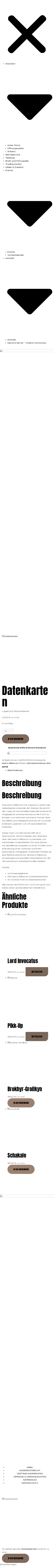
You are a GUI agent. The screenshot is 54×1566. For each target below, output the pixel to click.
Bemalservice (13, 155)
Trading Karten (14, 164)
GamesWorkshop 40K (39, 763)
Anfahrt (11, 151)
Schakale (16, 1155)
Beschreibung (14, 770)
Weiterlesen (36, 971)
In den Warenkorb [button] (21, 1102)
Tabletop (10, 158)
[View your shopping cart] (1, 622)
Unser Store (13, 145)
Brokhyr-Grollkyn (24, 1089)
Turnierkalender (15, 255)
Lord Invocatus (22, 961)
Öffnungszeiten (15, 148)
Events (11, 252)
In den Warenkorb (15, 738)
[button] (27, 32)
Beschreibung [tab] (21, 783)
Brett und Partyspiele (17, 161)
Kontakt (11, 340)
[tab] (29, 770)
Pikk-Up (15, 1026)
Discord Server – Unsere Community (26, 343)
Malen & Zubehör (15, 167)
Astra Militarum (10, 763)
